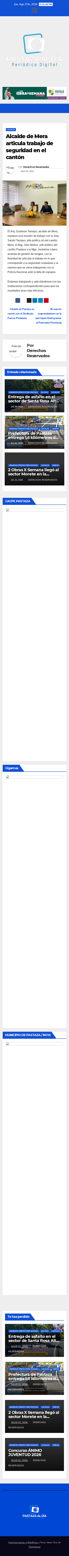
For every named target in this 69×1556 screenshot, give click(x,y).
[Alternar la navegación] (63, 108)
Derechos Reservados (36, 166)
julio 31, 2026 (19, 1346)
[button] (58, 108)
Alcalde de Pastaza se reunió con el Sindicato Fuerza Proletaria (21, 314)
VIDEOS (55, 429)
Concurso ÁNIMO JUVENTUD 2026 (25, 1452)
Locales (11, 129)
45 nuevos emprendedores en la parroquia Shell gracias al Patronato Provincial (48, 316)
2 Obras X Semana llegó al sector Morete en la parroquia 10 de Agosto (33, 474)
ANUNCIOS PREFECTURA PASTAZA (23, 392)
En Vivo (44, 392)
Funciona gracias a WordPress (23, 1542)
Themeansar (34, 1547)
